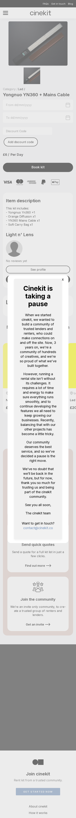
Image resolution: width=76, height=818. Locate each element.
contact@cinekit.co (38, 528)
